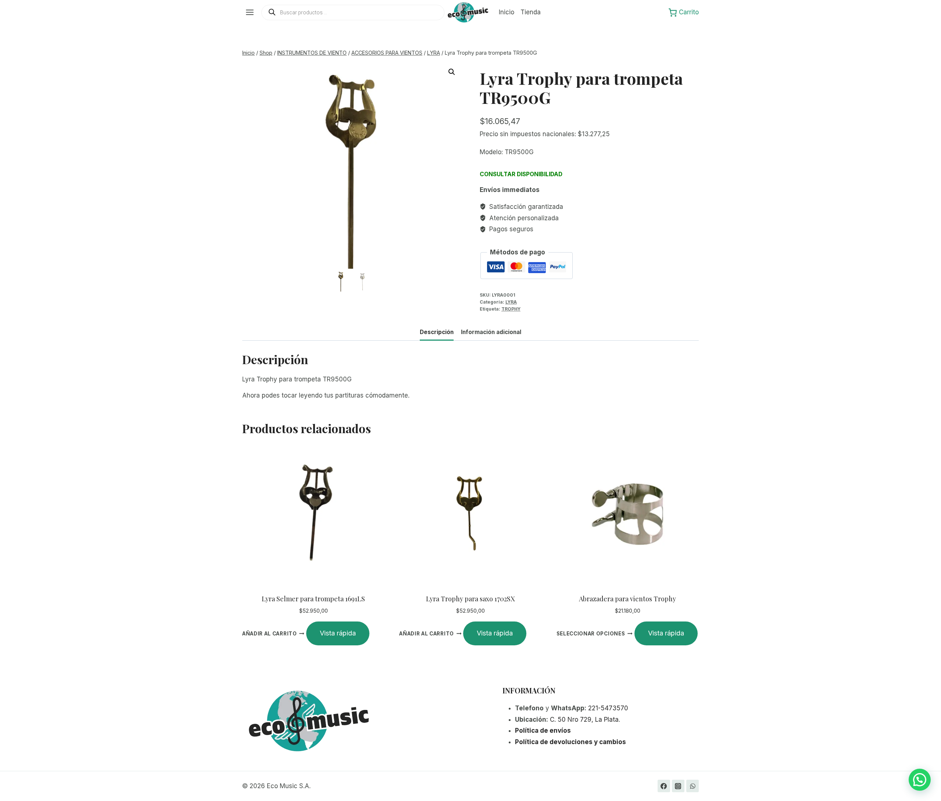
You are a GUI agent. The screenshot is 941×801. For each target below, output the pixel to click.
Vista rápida (338, 633)
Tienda (530, 12)
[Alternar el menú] (249, 12)
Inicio (506, 12)
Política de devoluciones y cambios (570, 742)
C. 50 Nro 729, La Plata (584, 719)
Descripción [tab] (437, 332)
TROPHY (510, 309)
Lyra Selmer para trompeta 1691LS (313, 598)
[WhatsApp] (692, 786)
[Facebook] (664, 786)
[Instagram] (678, 786)
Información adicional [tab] (491, 332)
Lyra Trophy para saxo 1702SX (470, 598)
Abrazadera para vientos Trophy (627, 598)
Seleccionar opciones (591, 634)
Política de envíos (543, 730)
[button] (451, 72)
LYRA (511, 302)
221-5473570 (608, 708)
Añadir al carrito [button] (269, 634)
